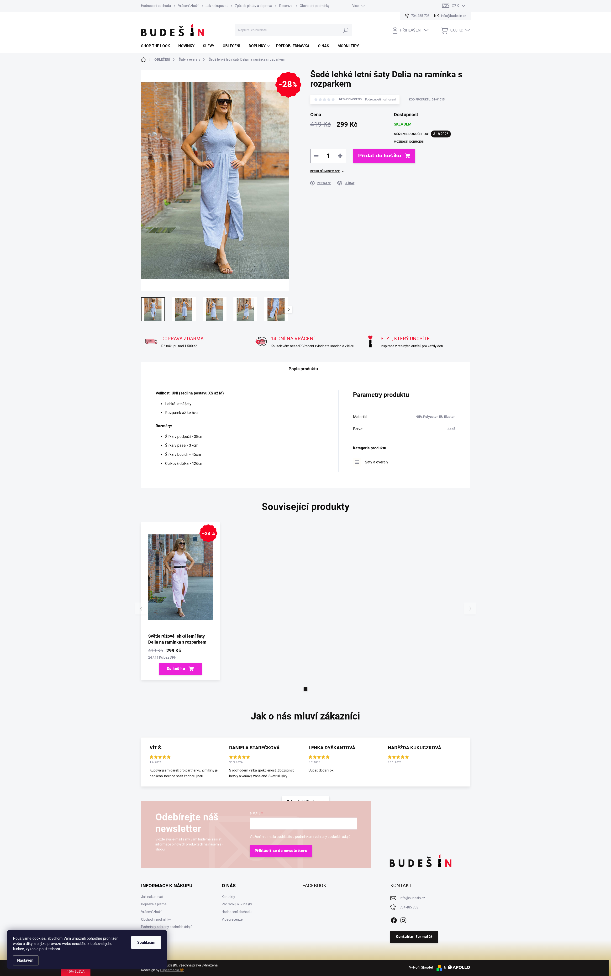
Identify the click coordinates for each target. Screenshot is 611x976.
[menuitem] (157, 46)
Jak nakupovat (216, 6)
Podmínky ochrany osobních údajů (166, 927)
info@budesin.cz (412, 898)
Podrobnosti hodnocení (380, 99)
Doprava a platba (154, 904)
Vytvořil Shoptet (421, 967)
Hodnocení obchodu (156, 6)
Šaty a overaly (376, 462)
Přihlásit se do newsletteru (281, 851)
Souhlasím (146, 942)
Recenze (286, 6)
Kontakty (228, 897)
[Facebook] (393, 919)
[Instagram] (403, 919)
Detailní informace (325, 171)
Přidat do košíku (379, 156)
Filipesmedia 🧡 (172, 970)
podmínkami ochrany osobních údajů (322, 837)
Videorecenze (232, 919)
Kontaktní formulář (414, 937)
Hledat (346, 30)
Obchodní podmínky (315, 6)
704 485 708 (409, 907)
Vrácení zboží (188, 6)
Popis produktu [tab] (303, 368)
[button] (305, 689)
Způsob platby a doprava (253, 6)
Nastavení (25, 960)
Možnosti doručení (409, 141)
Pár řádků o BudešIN (237, 904)
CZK (455, 6)
